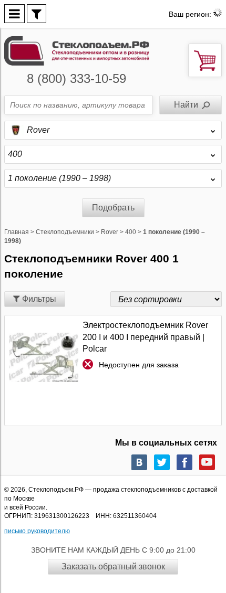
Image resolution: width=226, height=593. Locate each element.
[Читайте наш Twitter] (162, 462)
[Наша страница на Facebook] (184, 462)
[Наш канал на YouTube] (207, 462)
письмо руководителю (37, 531)
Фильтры (38, 298)
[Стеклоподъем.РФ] (76, 50)
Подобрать (113, 207)
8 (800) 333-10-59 (76, 78)
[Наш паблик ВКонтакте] (139, 462)
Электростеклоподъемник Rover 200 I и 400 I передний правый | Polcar (145, 337)
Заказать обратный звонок (113, 566)
